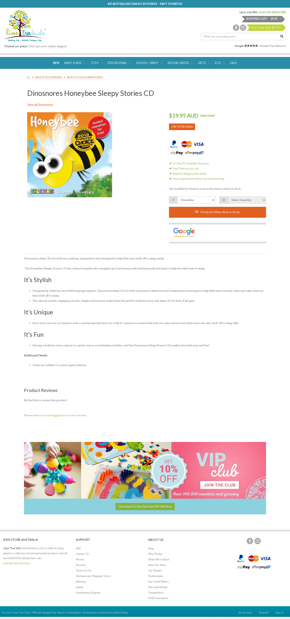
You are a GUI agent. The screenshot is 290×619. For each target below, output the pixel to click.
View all (40, 104)
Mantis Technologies (69, 612)
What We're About (158, 559)
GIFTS (202, 63)
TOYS (95, 63)
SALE (233, 63)
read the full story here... (17, 563)
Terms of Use (83, 570)
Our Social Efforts (158, 581)
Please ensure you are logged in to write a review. (55, 415)
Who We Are (155, 553)
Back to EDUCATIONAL (48, 77)
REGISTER (279, 12)
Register (264, 612)
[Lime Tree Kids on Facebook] (250, 541)
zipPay (79, 587)
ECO (218, 63)
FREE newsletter (158, 598)
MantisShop (121, 612)
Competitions (156, 592)
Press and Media (157, 587)
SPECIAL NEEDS (178, 63)
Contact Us (82, 553)
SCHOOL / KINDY (147, 63)
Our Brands (155, 570)
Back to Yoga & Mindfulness (85, 77)
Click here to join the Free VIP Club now (145, 506)
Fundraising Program (88, 592)
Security (81, 564)
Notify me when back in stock (220, 212)
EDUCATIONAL (117, 63)
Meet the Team (157, 564)
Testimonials (155, 576)
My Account (245, 612)
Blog (150, 548)
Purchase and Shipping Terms (93, 576)
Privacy (80, 559)
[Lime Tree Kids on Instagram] (257, 541)
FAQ (78, 548)
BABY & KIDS (73, 63)
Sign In (279, 612)
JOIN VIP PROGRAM (182, 126)
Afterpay (81, 581)
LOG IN (265, 12)
